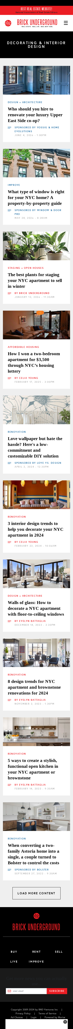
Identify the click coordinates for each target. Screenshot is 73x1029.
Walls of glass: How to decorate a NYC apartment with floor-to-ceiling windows (36, 608)
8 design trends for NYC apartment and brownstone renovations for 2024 (34, 687)
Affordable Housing (23, 347)
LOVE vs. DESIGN (49, 463)
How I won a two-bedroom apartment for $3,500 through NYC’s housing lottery (34, 362)
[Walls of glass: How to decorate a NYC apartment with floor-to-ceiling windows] (36, 573)
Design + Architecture (25, 102)
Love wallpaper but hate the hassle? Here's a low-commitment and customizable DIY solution (35, 447)
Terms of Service (47, 1013)
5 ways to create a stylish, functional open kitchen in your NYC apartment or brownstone (33, 769)
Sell (59, 951)
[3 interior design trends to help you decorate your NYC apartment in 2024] (36, 494)
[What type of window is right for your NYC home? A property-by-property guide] (36, 163)
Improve (14, 185)
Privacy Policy (23, 1013)
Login (34, 1017)
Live (14, 961)
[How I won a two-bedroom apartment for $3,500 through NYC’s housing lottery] (36, 325)
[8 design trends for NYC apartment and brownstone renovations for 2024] (36, 653)
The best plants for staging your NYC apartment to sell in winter (35, 280)
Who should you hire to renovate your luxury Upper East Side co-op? (35, 115)
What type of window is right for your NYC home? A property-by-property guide (36, 197)
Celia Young (28, 378)
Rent (36, 951)
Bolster (43, 869)
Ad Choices (17, 1017)
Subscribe (57, 991)
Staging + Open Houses (26, 268)
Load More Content (36, 893)
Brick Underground (34, 293)
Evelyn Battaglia (32, 621)
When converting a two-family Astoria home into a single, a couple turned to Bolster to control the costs (33, 854)
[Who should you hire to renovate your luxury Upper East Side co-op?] (36, 80)
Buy (14, 951)
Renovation (17, 431)
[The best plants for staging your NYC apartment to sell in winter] (36, 246)
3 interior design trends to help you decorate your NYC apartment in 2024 (35, 529)
